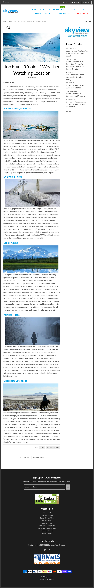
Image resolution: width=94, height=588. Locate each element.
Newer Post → (38, 457)
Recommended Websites (47, 528)
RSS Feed (69, 112)
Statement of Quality (47, 526)
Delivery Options (47, 515)
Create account (74, 2)
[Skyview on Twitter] (86, 21)
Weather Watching (53, 447)
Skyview (50, 577)
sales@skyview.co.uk (58, 545)
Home (5, 21)
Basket (87, 2)
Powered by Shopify (47, 579)
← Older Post (25, 457)
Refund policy (47, 533)
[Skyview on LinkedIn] (90, 21)
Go (68, 487)
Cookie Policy (47, 523)
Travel (42, 447)
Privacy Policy (47, 521)
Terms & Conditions (47, 518)
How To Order (47, 513)
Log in (65, 2)
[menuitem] (32, 9)
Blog (10, 21)
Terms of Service (47, 531)
